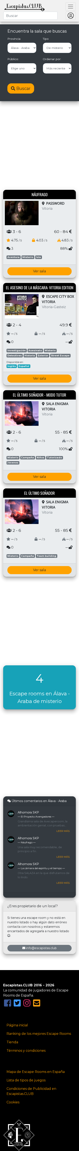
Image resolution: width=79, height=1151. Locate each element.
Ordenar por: (52, 59)
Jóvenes (12, 462)
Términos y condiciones (26, 1051)
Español (24, 366)
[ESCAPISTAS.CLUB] (24, 6)
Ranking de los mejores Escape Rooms (39, 1034)
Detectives (14, 355)
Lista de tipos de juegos (26, 1080)
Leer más (63, 831)
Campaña (27, 457)
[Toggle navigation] (71, 6)
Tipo (46, 38)
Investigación (16, 350)
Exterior (43, 355)
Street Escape (60, 355)
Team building (46, 555)
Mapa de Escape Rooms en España (36, 1072)
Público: (13, 59)
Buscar (23, 88)
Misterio (27, 257)
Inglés (11, 366)
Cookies (13, 1102)
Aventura (13, 257)
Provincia (13, 38)
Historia (29, 355)
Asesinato (35, 350)
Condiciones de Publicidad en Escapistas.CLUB (31, 1091)
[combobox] (30, 16)
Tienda (12, 1042)
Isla (38, 257)
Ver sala (39, 271)
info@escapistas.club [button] (41, 948)
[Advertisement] (39, 146)
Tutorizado (54, 457)
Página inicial (17, 1025)
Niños (40, 457)
